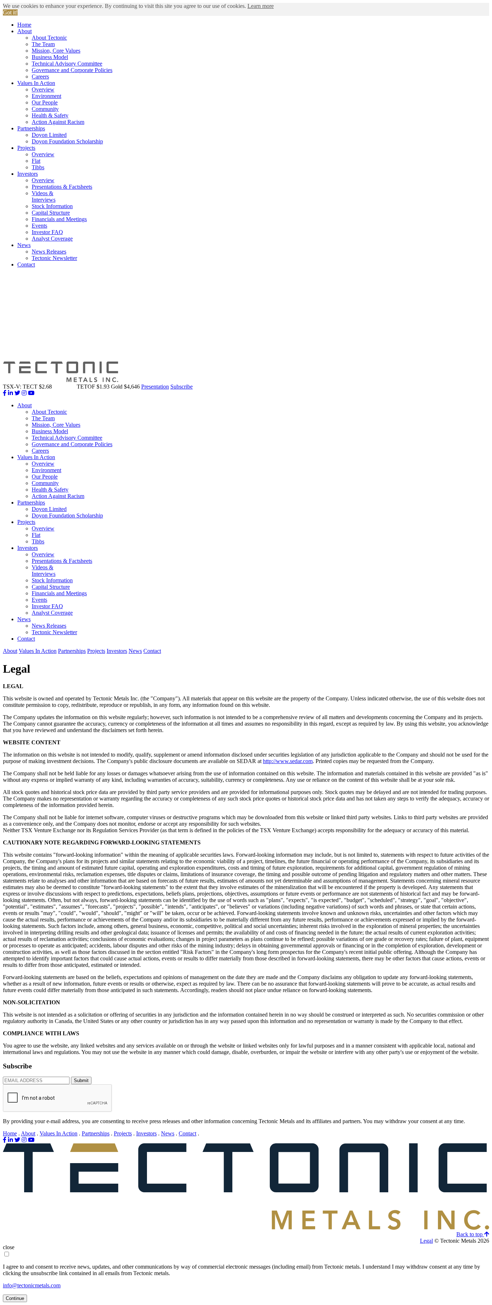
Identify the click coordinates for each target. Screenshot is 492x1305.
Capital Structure (51, 213)
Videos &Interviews (43, 196)
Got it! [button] (10, 12)
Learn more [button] (260, 6)
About (24, 31)
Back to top (470, 1234)
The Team (43, 44)
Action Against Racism (58, 122)
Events (39, 226)
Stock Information (52, 206)
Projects (26, 148)
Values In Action (36, 83)
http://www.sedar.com (288, 761)
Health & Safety (50, 115)
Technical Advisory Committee (67, 63)
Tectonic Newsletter (54, 258)
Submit (81, 1080)
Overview (43, 89)
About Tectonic (49, 38)
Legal (426, 1241)
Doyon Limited (49, 135)
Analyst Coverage (52, 239)
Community (45, 109)
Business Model (50, 57)
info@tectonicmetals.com (32, 1285)
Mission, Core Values (56, 51)
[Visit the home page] (246, 1228)
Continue (15, 1298)
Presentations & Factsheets (62, 187)
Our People (45, 102)
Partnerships (31, 128)
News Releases (49, 251)
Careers (40, 76)
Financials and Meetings (59, 219)
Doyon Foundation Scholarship (67, 141)
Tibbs (38, 167)
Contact (26, 264)
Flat (36, 161)
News (24, 245)
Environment (46, 96)
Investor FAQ (47, 232)
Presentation (155, 387)
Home (24, 25)
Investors (27, 174)
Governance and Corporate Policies (72, 70)
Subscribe (181, 387)
